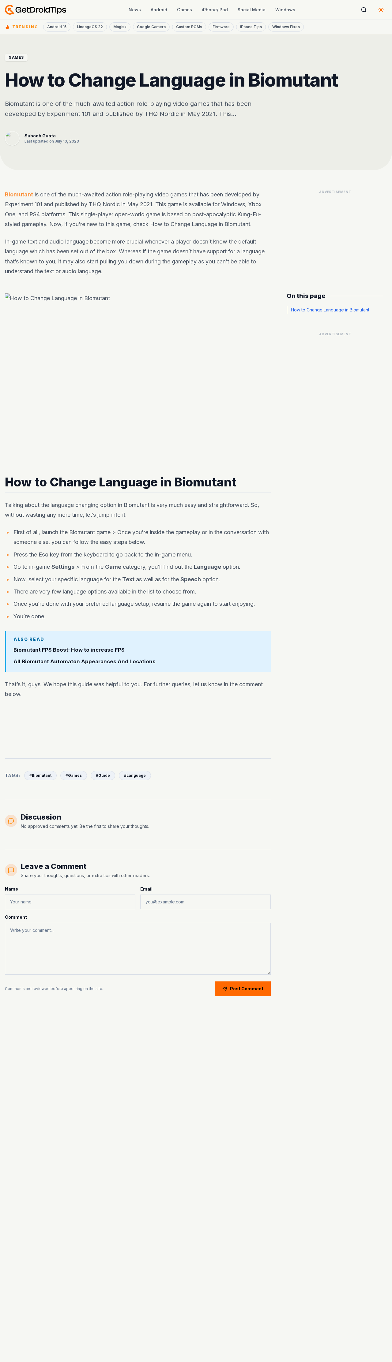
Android (159, 9)
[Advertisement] (137, 725)
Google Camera (151, 26)
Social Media (252, 9)
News (135, 9)
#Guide (103, 775)
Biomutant (19, 194)
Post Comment (246, 988)
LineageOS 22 (90, 26)
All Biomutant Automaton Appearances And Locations (84, 662)
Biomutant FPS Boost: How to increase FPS (69, 650)
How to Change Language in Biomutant (330, 309)
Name (11, 888)
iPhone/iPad (215, 9)
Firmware (221, 26)
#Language (135, 775)
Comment (16, 917)
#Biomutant (40, 775)
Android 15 (56, 26)
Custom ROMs (189, 26)
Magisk (119, 26)
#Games (74, 775)
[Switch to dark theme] (381, 10)
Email (146, 888)
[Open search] (364, 10)
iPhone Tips (251, 26)
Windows (285, 9)
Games (184, 9)
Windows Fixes (286, 26)
